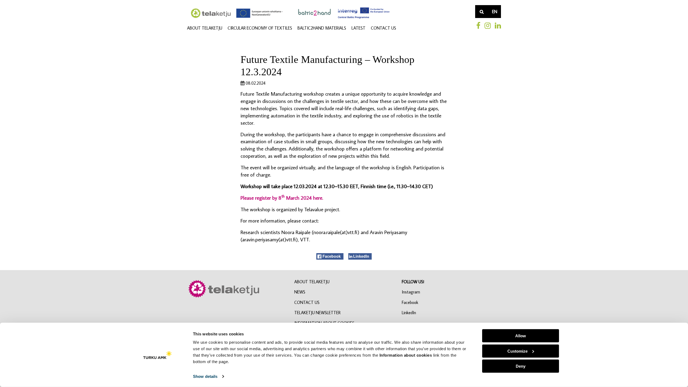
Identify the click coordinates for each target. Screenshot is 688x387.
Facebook (410, 302)
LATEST (359, 28)
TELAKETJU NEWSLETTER (317, 312)
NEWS (299, 292)
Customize (517, 351)
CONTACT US (383, 28)
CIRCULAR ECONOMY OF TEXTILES (260, 28)
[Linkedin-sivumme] (498, 25)
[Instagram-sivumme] (488, 25)
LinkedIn (409, 312)
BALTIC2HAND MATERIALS (322, 28)
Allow (520, 336)
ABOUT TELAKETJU (204, 28)
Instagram (411, 292)
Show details (205, 376)
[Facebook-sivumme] (478, 25)
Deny (520, 366)
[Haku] (481, 11)
